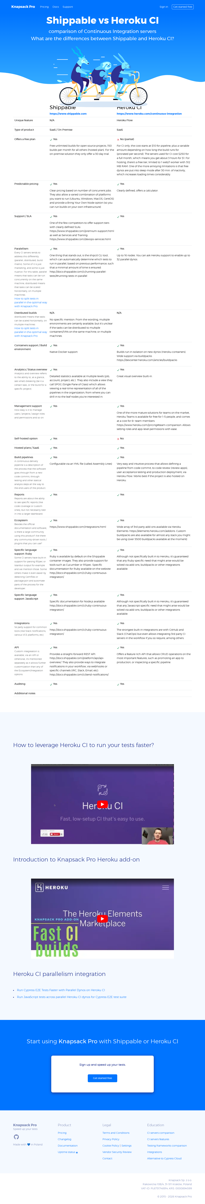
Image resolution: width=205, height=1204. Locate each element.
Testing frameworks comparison (167, 1145)
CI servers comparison (160, 1133)
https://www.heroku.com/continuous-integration (149, 114)
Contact (107, 1158)
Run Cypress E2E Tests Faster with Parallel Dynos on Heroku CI (61, 990)
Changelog (64, 1139)
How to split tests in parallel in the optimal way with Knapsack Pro (30, 302)
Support (68, 7)
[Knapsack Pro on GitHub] (16, 1137)
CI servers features (158, 1139)
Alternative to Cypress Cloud (164, 1158)
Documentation (68, 1145)
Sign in (164, 7)
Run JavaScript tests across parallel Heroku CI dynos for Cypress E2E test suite (72, 997)
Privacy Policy (110, 1139)
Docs (56, 7)
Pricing (44, 7)
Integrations (154, 1152)
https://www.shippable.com (68, 114)
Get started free (182, 7)
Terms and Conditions (115, 1133)
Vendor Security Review (117, 1152)
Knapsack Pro (23, 6)
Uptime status (67, 1152)
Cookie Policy (110, 1145)
